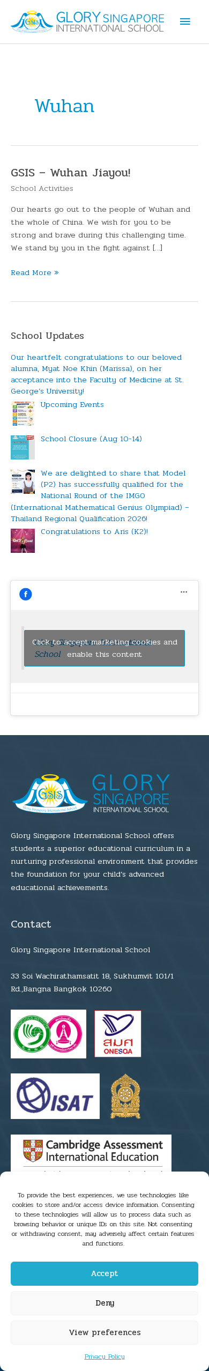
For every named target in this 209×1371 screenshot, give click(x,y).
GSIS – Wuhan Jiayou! (70, 173)
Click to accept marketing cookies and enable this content (104, 648)
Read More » (35, 272)
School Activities (42, 188)
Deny (104, 1302)
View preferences (105, 1332)
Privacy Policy (105, 1356)
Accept (104, 1273)
